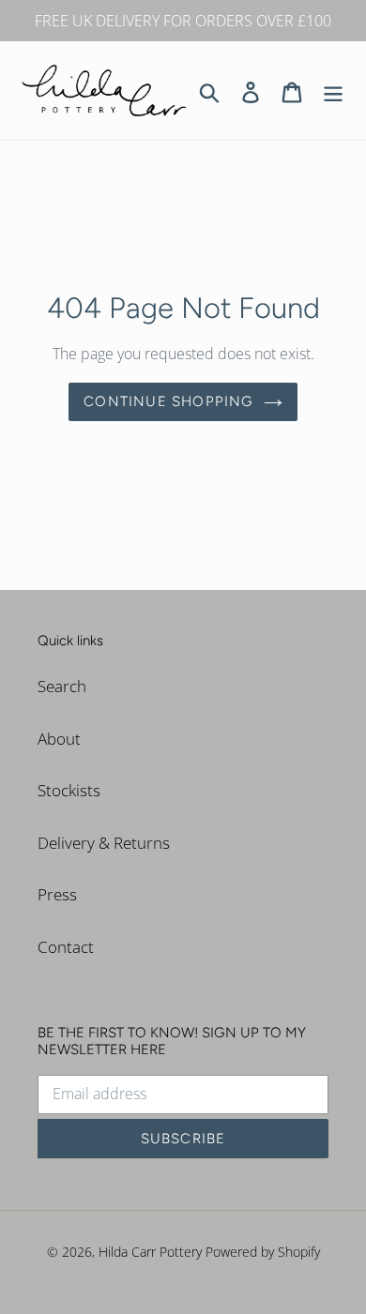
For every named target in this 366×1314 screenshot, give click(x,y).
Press (57, 894)
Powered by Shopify (263, 1252)
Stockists (69, 790)
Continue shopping (168, 401)
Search (62, 686)
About (59, 738)
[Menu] (333, 91)
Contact (66, 947)
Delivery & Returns (104, 842)
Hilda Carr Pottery (150, 1252)
